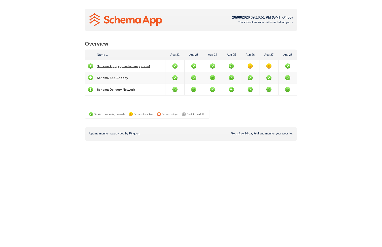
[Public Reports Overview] (144, 20)
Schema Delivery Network (116, 89)
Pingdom (134, 133)
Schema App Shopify (112, 78)
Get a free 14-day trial (245, 133)
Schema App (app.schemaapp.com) (123, 66)
